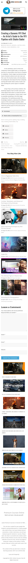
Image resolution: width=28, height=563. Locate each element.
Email (3, 342)
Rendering (13, 47)
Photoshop (3, 301)
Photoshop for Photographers (10, 297)
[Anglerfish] (14, 237)
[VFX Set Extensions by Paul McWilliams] (14, 386)
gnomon (11, 119)
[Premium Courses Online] (14, 1)
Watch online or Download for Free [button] (13, 115)
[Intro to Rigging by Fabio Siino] (14, 159)
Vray (17, 121)
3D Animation (15, 178)
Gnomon (14, 45)
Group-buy (20, 180)
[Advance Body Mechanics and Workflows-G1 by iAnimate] (14, 422)
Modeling (3, 47)
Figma (19, 278)
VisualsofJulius (9, 301)
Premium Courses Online (14, 512)
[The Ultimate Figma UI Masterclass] (14, 259)
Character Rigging (13, 180)
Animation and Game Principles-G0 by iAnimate (12, 450)
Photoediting (19, 299)
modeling (22, 119)
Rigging (3, 181)
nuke (2, 121)
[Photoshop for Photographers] (14, 280)
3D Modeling (12, 256)
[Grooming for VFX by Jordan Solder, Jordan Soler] (14, 459)
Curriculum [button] (7, 111)
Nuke (8, 47)
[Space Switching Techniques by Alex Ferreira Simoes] (14, 209)
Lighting (19, 45)
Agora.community (22, 230)
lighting (14, 119)
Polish (10, 207)
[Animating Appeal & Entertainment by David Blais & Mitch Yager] (14, 494)
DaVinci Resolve (6, 45)
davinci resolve (4, 119)
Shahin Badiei (12, 121)
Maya (23, 45)
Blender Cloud (23, 256)
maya (18, 119)
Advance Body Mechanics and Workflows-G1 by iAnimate (13, 432)
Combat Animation (16, 205)
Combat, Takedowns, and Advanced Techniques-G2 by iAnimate (11, 202)
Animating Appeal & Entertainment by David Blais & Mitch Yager (13, 503)
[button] (2, 2)
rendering (6, 121)
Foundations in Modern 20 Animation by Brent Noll (13, 485)
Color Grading (13, 299)
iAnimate (3, 207)
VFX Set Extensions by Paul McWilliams (11, 394)
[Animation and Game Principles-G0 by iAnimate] (14, 441)
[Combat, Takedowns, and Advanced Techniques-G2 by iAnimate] (14, 184)
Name (3, 334)
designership (14, 278)
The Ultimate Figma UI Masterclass (11, 276)
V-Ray (18, 47)
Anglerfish (4, 254)
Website (3, 349)
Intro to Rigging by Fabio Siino (10, 176)
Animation (20, 178)
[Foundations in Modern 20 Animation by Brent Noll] (14, 476)
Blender (17, 256)
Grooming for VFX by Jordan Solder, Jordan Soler (13, 467)
